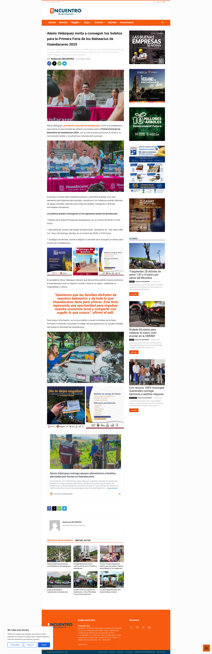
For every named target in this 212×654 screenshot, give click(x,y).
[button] (162, 23)
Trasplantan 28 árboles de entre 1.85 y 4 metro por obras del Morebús (145, 274)
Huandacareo (51, 561)
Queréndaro (133, 398)
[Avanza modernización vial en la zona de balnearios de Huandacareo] (59, 553)
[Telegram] (64, 63)
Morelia (63, 22)
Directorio (120, 652)
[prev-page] (48, 598)
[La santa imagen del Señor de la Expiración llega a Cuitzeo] (112, 579)
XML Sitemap (161, 652)
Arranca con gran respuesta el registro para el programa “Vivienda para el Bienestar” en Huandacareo (111, 566)
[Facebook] (155, 2)
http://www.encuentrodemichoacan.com (73, 525)
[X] (161, 2)
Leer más (134, 294)
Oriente (99, 22)
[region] (28, 638)
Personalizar (15, 645)
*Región (75, 22)
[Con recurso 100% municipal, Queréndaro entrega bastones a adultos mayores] (147, 372)
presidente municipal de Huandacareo (82, 125)
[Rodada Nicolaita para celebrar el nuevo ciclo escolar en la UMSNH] (147, 314)
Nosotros (112, 652)
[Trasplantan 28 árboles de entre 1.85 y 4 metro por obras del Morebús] (147, 256)
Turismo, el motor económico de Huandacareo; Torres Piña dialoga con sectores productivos (84, 592)
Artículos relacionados (60, 540)
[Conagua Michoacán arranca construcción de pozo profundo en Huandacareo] (85, 553)
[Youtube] (164, 2)
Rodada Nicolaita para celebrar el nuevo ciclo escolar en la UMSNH (142, 333)
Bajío (87, 22)
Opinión (112, 22)
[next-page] (52, 598)
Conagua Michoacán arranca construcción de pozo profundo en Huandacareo (85, 566)
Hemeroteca (126, 22)
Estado (52, 22)
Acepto (44, 645)
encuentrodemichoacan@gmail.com (101, 644)
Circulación (129, 652)
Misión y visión (103, 652)
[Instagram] (158, 2)
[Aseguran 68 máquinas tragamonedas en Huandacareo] (59, 579)
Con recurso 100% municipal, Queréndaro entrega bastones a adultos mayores (147, 391)
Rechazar (30, 645)
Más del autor (82, 540)
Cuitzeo (102, 587)
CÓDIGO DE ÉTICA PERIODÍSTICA (145, 652)
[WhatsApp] (59, 63)
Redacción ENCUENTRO (62, 58)
